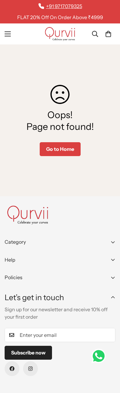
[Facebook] (12, 368)
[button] (108, 34)
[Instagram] (30, 368)
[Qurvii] (60, 33)
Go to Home (60, 149)
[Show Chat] (100, 356)
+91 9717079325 (64, 6)
